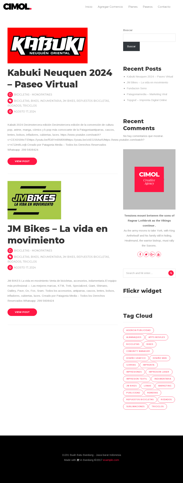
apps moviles (157, 337)
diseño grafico (136, 358)
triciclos (30, 105)
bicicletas (21, 100)
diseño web (160, 358)
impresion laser (159, 372)
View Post (22, 161)
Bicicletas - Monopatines (33, 94)
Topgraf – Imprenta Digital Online (147, 100)
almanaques (133, 337)
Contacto (164, 6)
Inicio (88, 6)
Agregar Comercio (110, 6)
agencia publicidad (138, 330)
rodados (14, 105)
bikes (35, 100)
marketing (165, 386)
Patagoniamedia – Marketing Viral (147, 94)
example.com (111, 459)
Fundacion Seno (137, 88)
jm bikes (69, 100)
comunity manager (138, 351)
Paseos (147, 6)
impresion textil (136, 379)
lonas (147, 386)
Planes (132, 6)
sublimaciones (135, 406)
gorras (131, 365)
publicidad (133, 393)
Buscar (128, 30)
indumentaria (50, 100)
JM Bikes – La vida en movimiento (147, 82)
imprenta (148, 365)
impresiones (134, 372)
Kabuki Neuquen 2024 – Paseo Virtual (150, 76)
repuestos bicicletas (92, 100)
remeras (152, 393)
